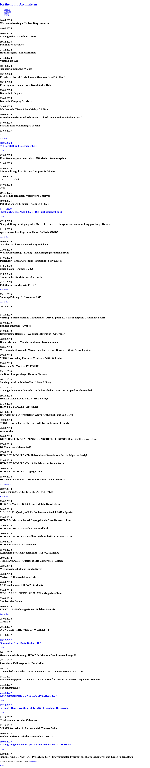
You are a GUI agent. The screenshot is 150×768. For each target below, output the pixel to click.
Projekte (7, 10)
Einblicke (7, 12)
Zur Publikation (5, 484)
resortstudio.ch (34, 761)
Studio (6, 14)
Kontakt (7, 16)
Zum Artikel (4, 237)
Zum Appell (4, 138)
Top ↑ (2, 765)
